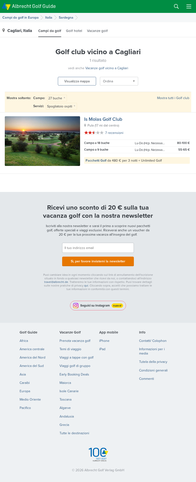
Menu (189, 6)
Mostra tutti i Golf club (173, 97)
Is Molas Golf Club (103, 119)
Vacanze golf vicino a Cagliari (106, 68)
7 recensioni (114, 132)
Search (176, 6)
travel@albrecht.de (56, 282)
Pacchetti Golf (96, 160)
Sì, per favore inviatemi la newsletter (98, 261)
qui (86, 285)
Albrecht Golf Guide (34, 6)
